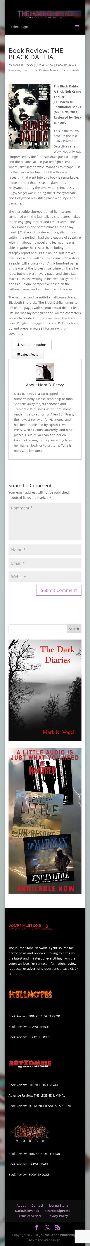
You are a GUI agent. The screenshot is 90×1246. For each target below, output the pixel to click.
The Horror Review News (40, 70)
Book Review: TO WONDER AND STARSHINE (40, 1106)
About (21, 1205)
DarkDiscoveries (27, 1211)
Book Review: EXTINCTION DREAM (33, 1085)
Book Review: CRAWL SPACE (29, 1027)
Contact (37, 1205)
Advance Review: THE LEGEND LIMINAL (37, 1095)
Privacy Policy (57, 1216)
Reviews (14, 70)
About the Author (33, 345)
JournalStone (58, 1205)
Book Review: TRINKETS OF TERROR (34, 1016)
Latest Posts (29, 354)
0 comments (71, 70)
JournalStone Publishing (58, 1235)
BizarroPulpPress (57, 1211)
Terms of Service (29, 1216)
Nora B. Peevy (23, 65)
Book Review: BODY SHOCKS (29, 1037)
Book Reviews (66, 65)
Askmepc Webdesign (44, 1240)
